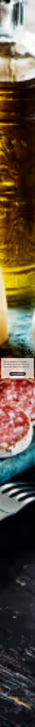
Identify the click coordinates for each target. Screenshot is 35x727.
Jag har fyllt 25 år (17, 374)
